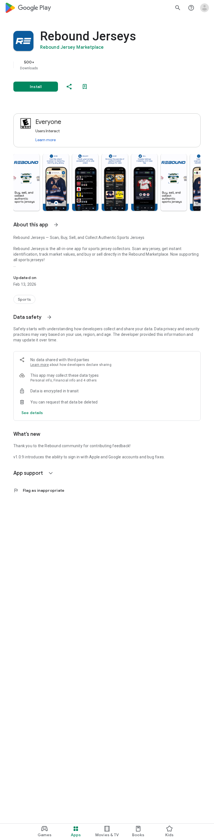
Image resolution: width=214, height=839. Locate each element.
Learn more (45, 139)
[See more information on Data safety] (49, 317)
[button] (26, 182)
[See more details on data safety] (32, 412)
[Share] (69, 86)
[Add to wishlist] (84, 86)
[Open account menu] (204, 7)
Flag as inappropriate (38, 490)
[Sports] (24, 299)
